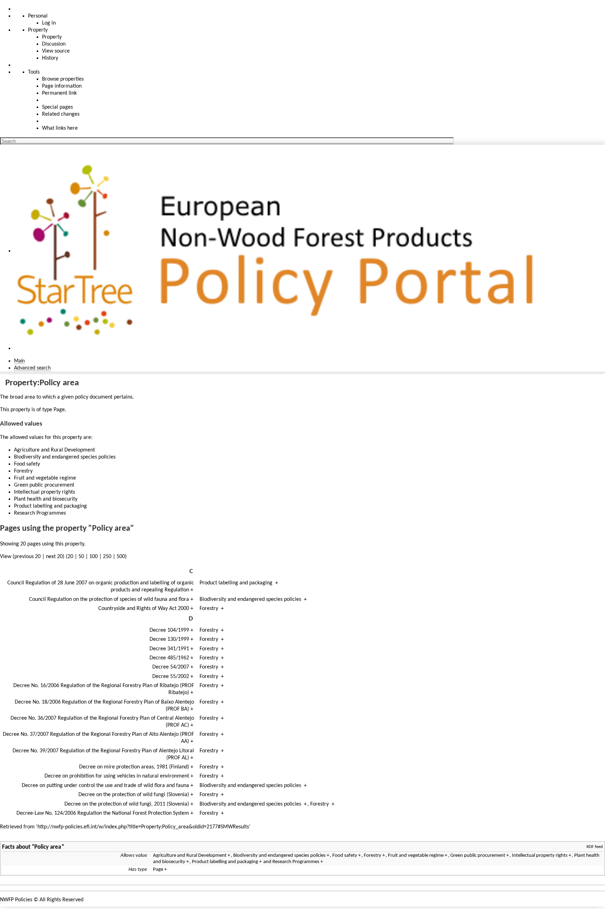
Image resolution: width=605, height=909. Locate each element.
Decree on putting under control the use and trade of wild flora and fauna (105, 785)
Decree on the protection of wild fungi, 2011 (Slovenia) (126, 804)
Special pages (57, 107)
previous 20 (27, 556)
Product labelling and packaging (236, 583)
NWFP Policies (16, 900)
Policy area (47, 847)
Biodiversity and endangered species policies (250, 599)
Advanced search (32, 368)
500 (121, 556)
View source (56, 51)
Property (52, 37)
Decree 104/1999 (169, 630)
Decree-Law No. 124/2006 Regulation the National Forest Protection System (102, 813)
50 (81, 556)
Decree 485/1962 (169, 658)
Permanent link (59, 93)
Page (59, 410)
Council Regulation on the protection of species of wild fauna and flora (109, 599)
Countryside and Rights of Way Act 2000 (143, 608)
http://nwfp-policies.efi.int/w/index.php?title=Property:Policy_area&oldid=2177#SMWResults (143, 827)
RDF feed (594, 846)
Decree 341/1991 (169, 649)
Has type (137, 869)
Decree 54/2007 (170, 667)
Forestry (209, 608)
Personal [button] (38, 16)
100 (93, 556)
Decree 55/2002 (170, 676)
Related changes (60, 114)
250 (107, 556)
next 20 (54, 556)
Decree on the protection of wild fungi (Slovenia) (133, 795)
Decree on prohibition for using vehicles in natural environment (116, 776)
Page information (62, 86)
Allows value (133, 855)
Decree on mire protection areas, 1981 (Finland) (134, 767)
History (50, 58)
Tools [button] (34, 72)
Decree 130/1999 (169, 639)
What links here (60, 128)
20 (70, 556)
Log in (49, 23)
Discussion (53, 44)
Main (19, 361)
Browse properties (63, 79)
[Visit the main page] (280, 251)
